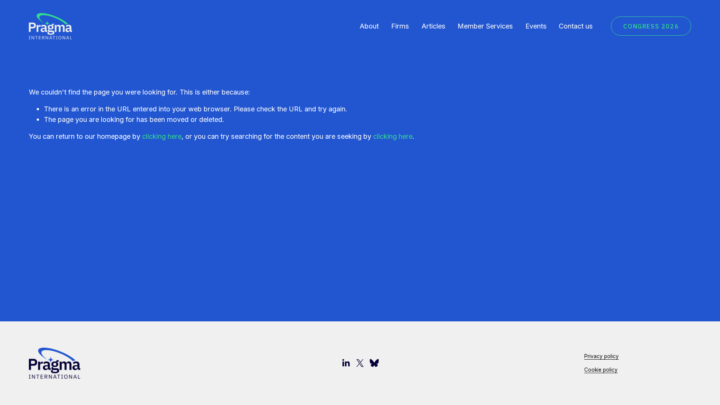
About (369, 26)
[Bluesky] (374, 363)
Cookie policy (601, 370)
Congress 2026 (651, 26)
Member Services (485, 26)
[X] (360, 363)
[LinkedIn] (345, 363)
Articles (434, 26)
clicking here (162, 136)
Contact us (576, 26)
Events (536, 26)
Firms (400, 26)
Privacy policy (601, 356)
